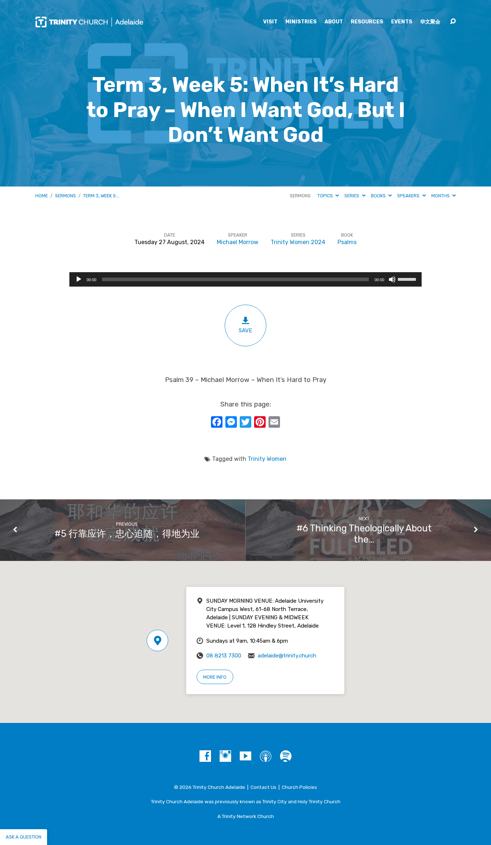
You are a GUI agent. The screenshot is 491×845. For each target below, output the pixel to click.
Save (245, 330)
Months (441, 195)
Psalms (347, 242)
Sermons (65, 195)
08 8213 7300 (223, 655)
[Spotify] (286, 756)
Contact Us (263, 787)
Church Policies (299, 787)
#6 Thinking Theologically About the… (364, 534)
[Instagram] (225, 756)
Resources (367, 21)
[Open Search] (453, 21)
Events (401, 21)
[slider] (408, 278)
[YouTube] (245, 756)
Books (379, 195)
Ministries (301, 21)
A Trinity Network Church (245, 816)
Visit (270, 21)
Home (41, 195)
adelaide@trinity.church (287, 655)
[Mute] (392, 279)
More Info (214, 677)
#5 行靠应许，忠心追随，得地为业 (127, 533)
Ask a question (23, 837)
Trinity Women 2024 (298, 242)
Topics (325, 195)
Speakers (409, 195)
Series (352, 195)
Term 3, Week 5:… (101, 195)
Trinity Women (267, 458)
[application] (245, 279)
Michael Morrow (237, 242)
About (334, 21)
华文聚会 (430, 21)
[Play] (78, 279)
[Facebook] (205, 756)
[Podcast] (265, 756)
